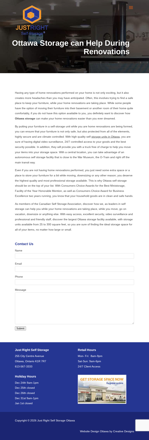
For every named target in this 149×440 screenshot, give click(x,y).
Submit (20, 328)
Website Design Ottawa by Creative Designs (107, 431)
